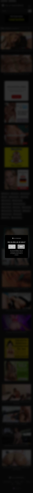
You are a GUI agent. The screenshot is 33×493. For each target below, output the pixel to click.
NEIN (21, 246)
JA (12, 246)
